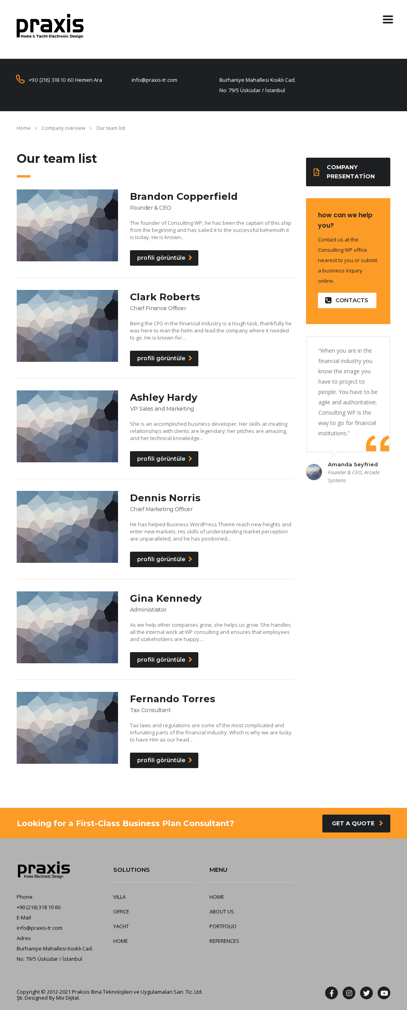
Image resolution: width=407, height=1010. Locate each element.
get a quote (353, 823)
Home (24, 128)
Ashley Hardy (163, 397)
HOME (120, 940)
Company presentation (351, 172)
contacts (351, 300)
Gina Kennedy (166, 598)
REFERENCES (224, 940)
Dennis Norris (165, 498)
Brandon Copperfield (184, 196)
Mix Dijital (67, 997)
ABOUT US (221, 911)
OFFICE (121, 911)
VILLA (119, 896)
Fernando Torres (172, 699)
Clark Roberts (165, 297)
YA (116, 926)
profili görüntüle (161, 257)
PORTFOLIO (222, 926)
